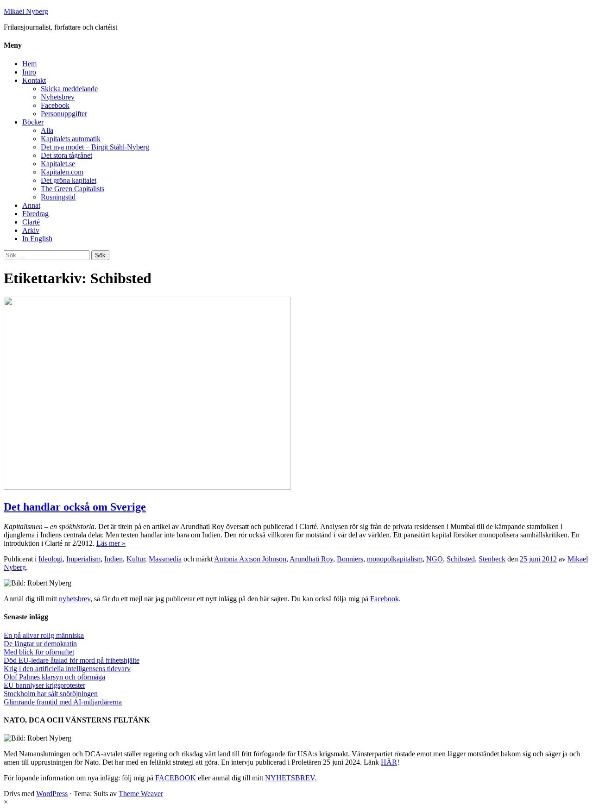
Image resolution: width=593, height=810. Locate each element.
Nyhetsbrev (58, 97)
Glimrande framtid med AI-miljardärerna (63, 702)
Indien (113, 559)
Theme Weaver (141, 794)
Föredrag (35, 214)
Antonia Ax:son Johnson (250, 559)
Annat (31, 205)
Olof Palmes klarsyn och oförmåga (54, 677)
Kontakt (34, 80)
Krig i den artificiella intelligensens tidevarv (67, 669)
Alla (47, 130)
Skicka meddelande (69, 89)
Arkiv (30, 230)
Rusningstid (58, 197)
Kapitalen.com (62, 172)
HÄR (389, 762)
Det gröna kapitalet (68, 180)
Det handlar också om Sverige (75, 507)
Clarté (31, 222)
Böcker (33, 122)
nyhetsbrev (74, 599)
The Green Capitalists (72, 189)
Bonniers (350, 559)
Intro (29, 72)
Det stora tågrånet (66, 155)
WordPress (52, 794)
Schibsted (461, 559)
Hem (29, 64)
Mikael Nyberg (26, 11)
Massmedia (165, 559)
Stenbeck (492, 559)
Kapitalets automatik (71, 139)
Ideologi (50, 559)
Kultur (135, 559)
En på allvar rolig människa (44, 635)
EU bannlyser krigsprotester (44, 685)
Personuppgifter (64, 114)
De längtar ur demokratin (40, 644)
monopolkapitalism (395, 559)
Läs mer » (111, 543)
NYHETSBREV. (290, 778)
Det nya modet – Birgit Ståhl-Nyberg (95, 147)
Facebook (55, 105)
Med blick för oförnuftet (39, 652)
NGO (434, 559)
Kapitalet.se (58, 164)
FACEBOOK (175, 778)
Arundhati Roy (311, 559)
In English (37, 239)
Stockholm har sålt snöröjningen (51, 694)
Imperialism (83, 559)
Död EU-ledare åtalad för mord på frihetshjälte (71, 660)
